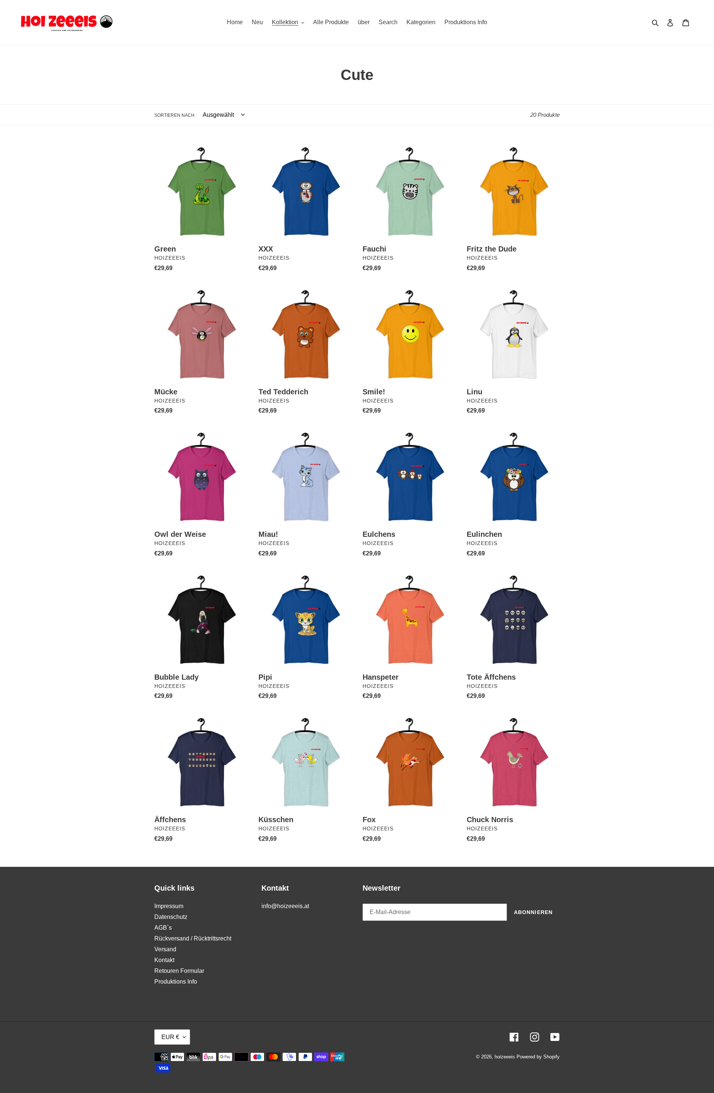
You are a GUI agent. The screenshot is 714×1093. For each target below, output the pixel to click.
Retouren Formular (179, 971)
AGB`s (163, 927)
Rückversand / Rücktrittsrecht (192, 938)
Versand (165, 949)
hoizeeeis (505, 1057)
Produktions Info (175, 981)
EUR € (170, 1037)
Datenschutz (170, 917)
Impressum (168, 906)
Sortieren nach (174, 115)
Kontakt (164, 960)
